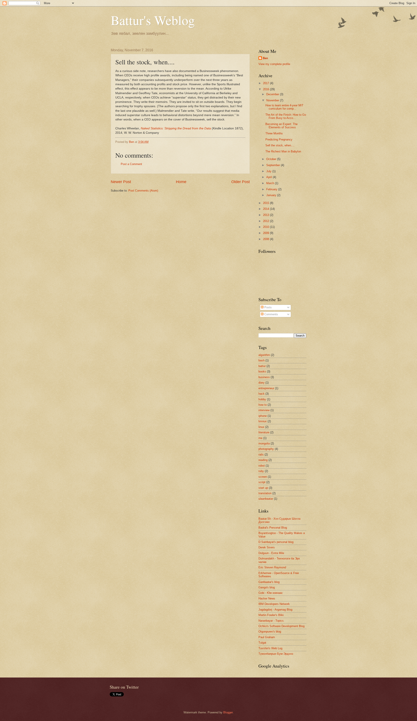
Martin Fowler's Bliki (271, 615)
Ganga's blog (266, 587)
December (273, 94)
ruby (261, 471)
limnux (262, 421)
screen (262, 476)
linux (261, 427)
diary (261, 382)
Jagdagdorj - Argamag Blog (275, 609)
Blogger (228, 712)
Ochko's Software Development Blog (281, 626)
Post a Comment (131, 164)
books (262, 371)
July (269, 171)
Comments (270, 314)
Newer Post (121, 182)
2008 (266, 239)
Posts (267, 307)
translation (264, 493)
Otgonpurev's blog (269, 631)
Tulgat (262, 642)
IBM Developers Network (274, 604)
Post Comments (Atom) (143, 190)
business (264, 377)
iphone (262, 415)
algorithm (264, 355)
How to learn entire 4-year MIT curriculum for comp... (284, 107)
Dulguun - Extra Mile (271, 553)
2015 (266, 203)
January (271, 195)
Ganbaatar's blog (269, 582)
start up (263, 487)
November (273, 100)
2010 (266, 227)
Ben (265, 58)
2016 (266, 89)
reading (263, 460)
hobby (262, 399)
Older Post (240, 182)
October (271, 159)
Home (181, 182)
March (270, 183)
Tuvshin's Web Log (270, 648)
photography (266, 449)
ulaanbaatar (265, 498)
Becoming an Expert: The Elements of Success (281, 125)
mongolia (264, 443)
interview (264, 410)
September (273, 165)
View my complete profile (274, 64)
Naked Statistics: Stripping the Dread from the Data (176, 128)
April (269, 177)
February (272, 189)
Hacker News (266, 598)
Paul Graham (266, 637)
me (260, 438)
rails (261, 454)
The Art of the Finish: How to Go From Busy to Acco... (285, 116)
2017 (266, 83)
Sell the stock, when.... (280, 145)
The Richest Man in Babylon (283, 151)
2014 (266, 208)
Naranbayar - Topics (271, 620)
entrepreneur (266, 388)
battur (262, 366)
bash (261, 360)
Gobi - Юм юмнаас (270, 592)
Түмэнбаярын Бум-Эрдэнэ (275, 653)
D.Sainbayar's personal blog (275, 542)
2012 (266, 221)
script (261, 482)
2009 (266, 233)
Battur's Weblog (153, 20)
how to (262, 404)
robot (261, 465)
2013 (266, 215)
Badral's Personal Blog (272, 527)
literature (263, 432)
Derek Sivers (266, 547)
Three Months (274, 133)
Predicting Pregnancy (278, 139)
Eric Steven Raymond (272, 567)
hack (261, 393)
